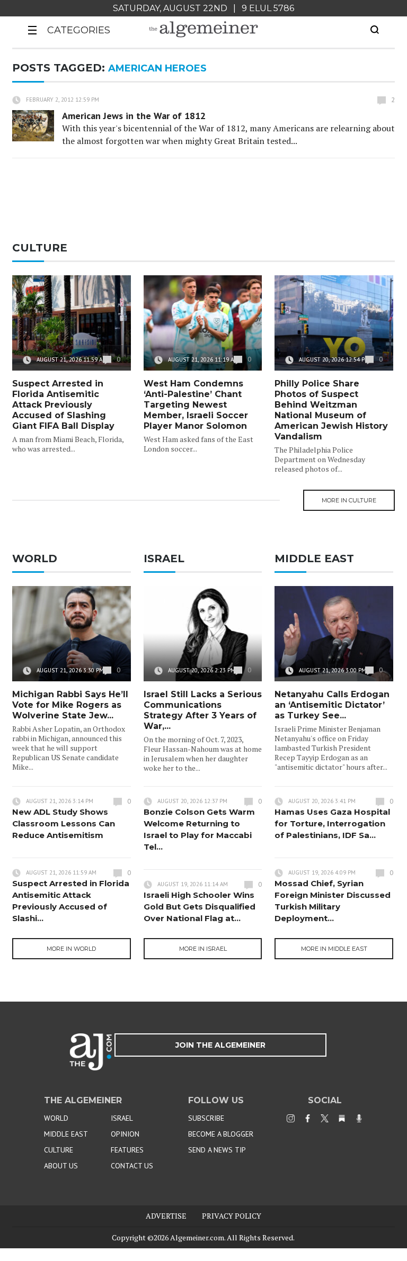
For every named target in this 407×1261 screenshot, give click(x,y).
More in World (71, 948)
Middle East (66, 1134)
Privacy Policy (231, 1216)
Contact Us (132, 1165)
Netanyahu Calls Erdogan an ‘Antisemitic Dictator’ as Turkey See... (332, 704)
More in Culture (349, 500)
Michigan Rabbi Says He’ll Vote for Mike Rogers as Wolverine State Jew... (70, 704)
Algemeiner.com (197, 1237)
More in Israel (203, 948)
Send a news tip (217, 1150)
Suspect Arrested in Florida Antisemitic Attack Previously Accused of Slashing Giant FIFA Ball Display (63, 405)
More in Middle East (334, 948)
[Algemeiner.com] (203, 29)
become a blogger (220, 1134)
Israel (122, 1118)
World (56, 1118)
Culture (58, 1150)
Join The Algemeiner (220, 1045)
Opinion (125, 1134)
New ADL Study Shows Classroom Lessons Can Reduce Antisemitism (63, 823)
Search (374, 29)
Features (127, 1150)
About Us (61, 1165)
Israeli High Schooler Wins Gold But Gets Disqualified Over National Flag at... (199, 906)
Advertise (166, 1216)
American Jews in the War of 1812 (134, 116)
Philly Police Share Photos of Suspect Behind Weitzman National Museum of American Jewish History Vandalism (331, 410)
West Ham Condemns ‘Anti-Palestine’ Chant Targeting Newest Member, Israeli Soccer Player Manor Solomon (196, 405)
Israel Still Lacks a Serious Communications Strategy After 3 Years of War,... (203, 710)
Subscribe (206, 1118)
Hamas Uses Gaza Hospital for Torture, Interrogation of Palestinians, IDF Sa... (332, 823)
